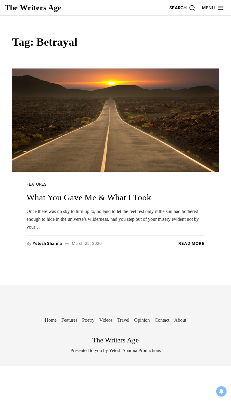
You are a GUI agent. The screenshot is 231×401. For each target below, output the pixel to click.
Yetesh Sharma (47, 243)
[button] (212, 7)
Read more (191, 243)
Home (51, 320)
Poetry (88, 320)
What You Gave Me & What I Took (88, 197)
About (180, 320)
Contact (162, 320)
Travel (123, 320)
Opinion (142, 320)
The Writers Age (33, 7)
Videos (105, 320)
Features (36, 184)
